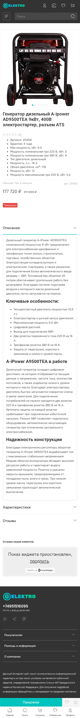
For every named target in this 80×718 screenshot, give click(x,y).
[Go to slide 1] (32, 105)
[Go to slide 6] (47, 105)
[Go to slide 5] (44, 105)
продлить (39, 561)
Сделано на (32, 570)
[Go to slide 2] (35, 105)
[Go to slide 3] (38, 105)
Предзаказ (31, 702)
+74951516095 (15, 606)
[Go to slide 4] (41, 105)
